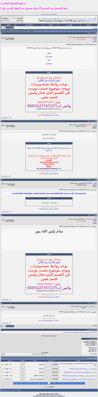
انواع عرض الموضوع (7, 30)
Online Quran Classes (35, 383)
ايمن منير (91, 306)
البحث (8, 25)
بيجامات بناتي (71, 383)
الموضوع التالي (45, 335)
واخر (80, 332)
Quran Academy (26, 383)
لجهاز (88, 332)
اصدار (70, 332)
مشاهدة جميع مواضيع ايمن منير (49, 320)
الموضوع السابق (52, 335)
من (85, 332)
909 (90, 332)
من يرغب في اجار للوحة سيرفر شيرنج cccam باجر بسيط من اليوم (49, 149)
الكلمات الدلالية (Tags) (92, 329)
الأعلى (2, 390)
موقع (83, 332)
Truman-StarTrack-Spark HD (50, 19)
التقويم (51, 25)
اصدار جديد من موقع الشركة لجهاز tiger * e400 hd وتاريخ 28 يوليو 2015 (80, 372)
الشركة (74, 332)
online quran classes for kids (17, 383)
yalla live (54, 383)
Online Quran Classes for (44, 383)
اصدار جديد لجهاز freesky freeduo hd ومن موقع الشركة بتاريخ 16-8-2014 (79, 379)
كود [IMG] (94, 349)
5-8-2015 (94, 332)
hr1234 (89, 183)
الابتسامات (94, 348)
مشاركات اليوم (29, 25)
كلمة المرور (19, 20)
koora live (80, 383)
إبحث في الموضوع (19, 30)
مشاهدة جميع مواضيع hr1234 (48, 209)
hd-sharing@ (42, 169)
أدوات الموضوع (30, 30)
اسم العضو (19, 18)
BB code (93, 347)
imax (64, 332)
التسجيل (89, 25)
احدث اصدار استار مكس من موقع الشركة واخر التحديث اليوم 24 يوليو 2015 (79, 375)
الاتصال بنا (18, 390)
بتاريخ (67, 332)
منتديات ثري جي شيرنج (85, 19)
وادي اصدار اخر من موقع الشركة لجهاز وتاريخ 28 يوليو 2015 (82, 368)
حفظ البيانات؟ (5, 18)
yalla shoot (63, 383)
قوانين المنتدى (93, 353)
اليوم (77, 332)
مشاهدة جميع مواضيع (48, 115)
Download (49, 57)
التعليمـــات (69, 25)
